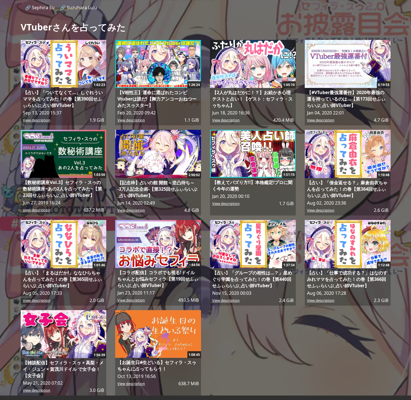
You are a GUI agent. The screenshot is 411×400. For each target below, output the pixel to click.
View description (36, 120)
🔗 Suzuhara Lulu (78, 7)
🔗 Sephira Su (40, 7)
